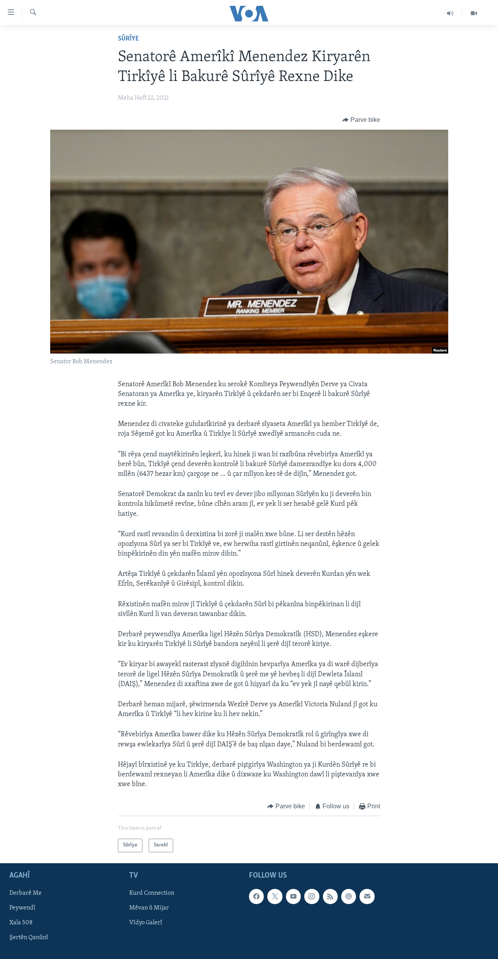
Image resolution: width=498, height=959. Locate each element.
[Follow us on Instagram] (311, 896)
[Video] (474, 13)
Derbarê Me (25, 893)
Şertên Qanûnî (28, 937)
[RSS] (330, 896)
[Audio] (450, 13)
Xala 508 (21, 923)
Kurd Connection (151, 893)
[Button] (361, 120)
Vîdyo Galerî (145, 923)
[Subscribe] (366, 896)
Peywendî (22, 908)
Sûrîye (128, 38)
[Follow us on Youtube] (293, 896)
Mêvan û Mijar (149, 908)
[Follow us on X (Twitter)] (274, 896)
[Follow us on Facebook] (256, 896)
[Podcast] (348, 896)
